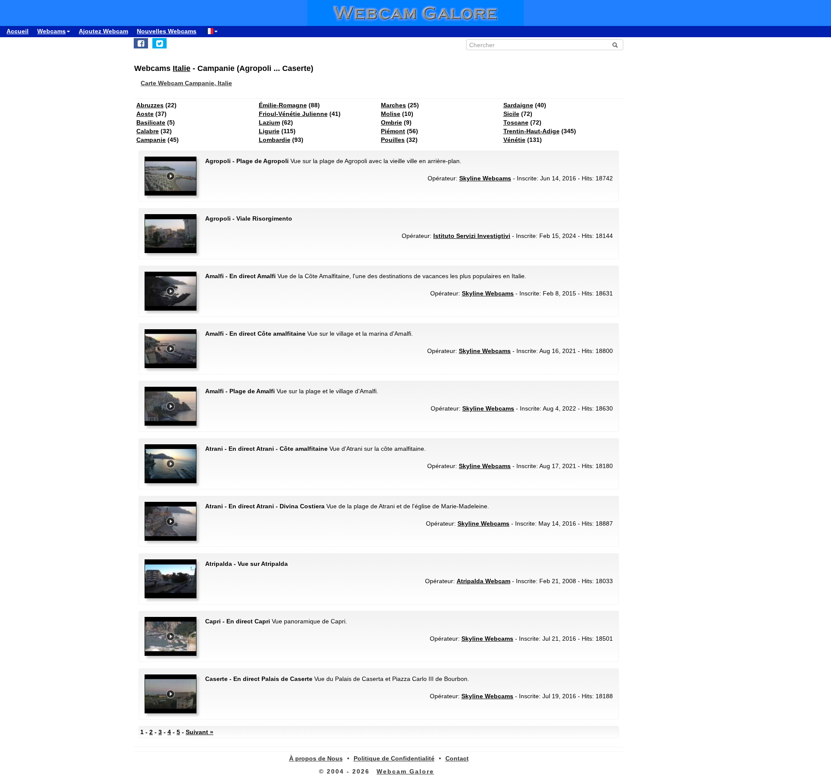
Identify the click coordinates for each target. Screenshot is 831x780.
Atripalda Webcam (483, 581)
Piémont (393, 131)
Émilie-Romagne (283, 105)
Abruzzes (150, 105)
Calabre (147, 131)
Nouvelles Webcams (166, 31)
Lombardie (274, 139)
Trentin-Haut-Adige (531, 131)
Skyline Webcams (485, 178)
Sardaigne (518, 105)
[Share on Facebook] (140, 43)
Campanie (151, 139)
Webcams (51, 31)
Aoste (145, 113)
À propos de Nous (316, 758)
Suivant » (199, 732)
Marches (393, 105)
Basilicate (150, 122)
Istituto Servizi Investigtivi (471, 235)
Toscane (515, 122)
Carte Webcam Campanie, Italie (186, 83)
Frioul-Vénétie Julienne (293, 113)
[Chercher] (615, 45)
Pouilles (393, 139)
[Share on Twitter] (159, 43)
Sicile (511, 113)
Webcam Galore (405, 771)
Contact (457, 758)
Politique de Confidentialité (394, 758)
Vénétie (514, 139)
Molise (390, 113)
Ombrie (391, 122)
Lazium (269, 122)
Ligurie (269, 131)
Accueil (17, 31)
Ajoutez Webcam (103, 31)
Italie (181, 68)
